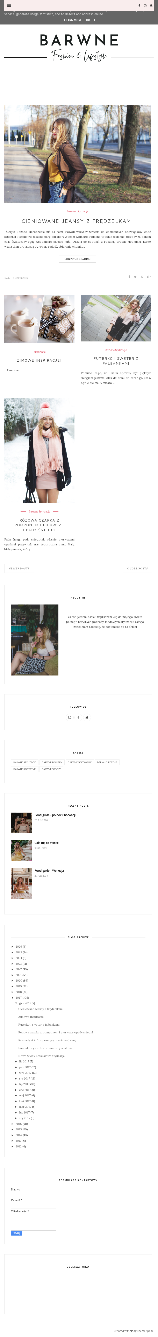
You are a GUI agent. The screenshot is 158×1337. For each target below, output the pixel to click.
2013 (19, 1141)
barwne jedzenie (107, 762)
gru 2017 (25, 1003)
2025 (19, 952)
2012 (19, 1146)
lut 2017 (24, 1112)
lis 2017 (24, 1061)
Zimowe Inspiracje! (39, 360)
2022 (19, 969)
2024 (19, 958)
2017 (19, 997)
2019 (19, 986)
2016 (19, 1124)
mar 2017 (25, 1107)
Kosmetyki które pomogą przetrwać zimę (47, 1040)
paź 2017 (25, 1067)
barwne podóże (51, 769)
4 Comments (20, 278)
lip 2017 (24, 1084)
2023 (19, 963)
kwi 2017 (25, 1101)
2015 (19, 1129)
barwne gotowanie (80, 762)
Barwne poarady (52, 762)
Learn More (73, 20)
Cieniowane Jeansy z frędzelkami (77, 221)
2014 (19, 1135)
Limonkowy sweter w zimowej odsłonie (45, 1048)
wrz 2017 (25, 1073)
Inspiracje (39, 352)
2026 (19, 946)
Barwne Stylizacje (77, 211)
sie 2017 (24, 1078)
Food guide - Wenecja (49, 870)
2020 (19, 980)
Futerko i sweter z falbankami (116, 360)
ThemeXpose (145, 1331)
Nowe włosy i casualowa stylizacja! (41, 1056)
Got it (90, 20)
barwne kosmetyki (24, 769)
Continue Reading (77, 258)
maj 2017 (25, 1095)
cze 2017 (25, 1090)
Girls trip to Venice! (47, 843)
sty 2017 (24, 1118)
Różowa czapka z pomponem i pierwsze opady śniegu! (39, 525)
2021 (19, 975)
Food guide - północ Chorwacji (55, 815)
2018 (19, 992)
